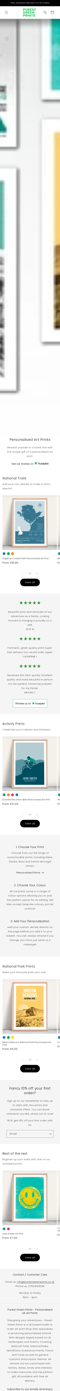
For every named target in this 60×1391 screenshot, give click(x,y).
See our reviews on (22, 463)
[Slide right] (37, 573)
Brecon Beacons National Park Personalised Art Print (26, 1043)
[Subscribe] (49, 1134)
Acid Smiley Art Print (12, 1233)
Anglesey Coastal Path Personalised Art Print (25, 558)
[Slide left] (23, 573)
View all (30, 582)
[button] (6, 12)
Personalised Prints (28, 872)
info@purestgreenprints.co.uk (35, 1282)
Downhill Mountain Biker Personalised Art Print (26, 799)
